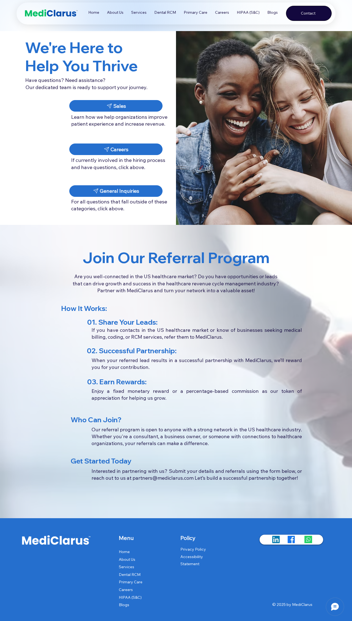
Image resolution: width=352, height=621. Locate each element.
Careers (126, 589)
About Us (127, 559)
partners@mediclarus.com (163, 478)
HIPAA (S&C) (130, 597)
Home (124, 551)
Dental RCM (130, 574)
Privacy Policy (193, 549)
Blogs (124, 604)
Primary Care (130, 581)
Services (126, 566)
